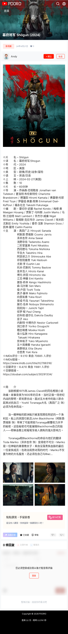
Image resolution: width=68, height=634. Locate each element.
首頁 (6, 10)
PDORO (42, 613)
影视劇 (9, 46)
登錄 (34, 576)
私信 (61, 56)
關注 (50, 56)
